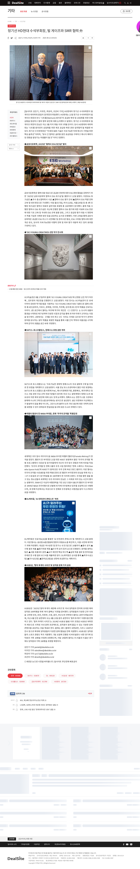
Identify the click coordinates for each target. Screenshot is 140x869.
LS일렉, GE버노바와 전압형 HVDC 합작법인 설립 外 (39, 705)
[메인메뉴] (9, 3)
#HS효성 (12, 127)
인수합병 (47, 3)
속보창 (127, 11)
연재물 (12, 693)
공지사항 (11, 839)
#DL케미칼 (13, 124)
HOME (9, 21)
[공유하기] (130, 3)
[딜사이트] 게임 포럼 (25, 839)
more (15, 286)
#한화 (11, 117)
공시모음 (45, 11)
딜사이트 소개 (12, 844)
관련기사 (11, 286)
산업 (30, 3)
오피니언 (77, 3)
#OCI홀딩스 (13, 136)
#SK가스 (12, 120)
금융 (54, 3)
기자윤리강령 (25, 844)
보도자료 (23, 11)
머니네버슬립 (97, 3)
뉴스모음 (34, 11)
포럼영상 (86, 3)
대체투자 (37, 3)
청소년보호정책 (75, 844)
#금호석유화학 (14, 133)
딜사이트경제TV (113, 3)
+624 (90, 693)
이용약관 (36, 844)
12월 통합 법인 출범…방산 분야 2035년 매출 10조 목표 (27, 289)
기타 (11, 10)
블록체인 (68, 3)
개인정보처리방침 (60, 844)
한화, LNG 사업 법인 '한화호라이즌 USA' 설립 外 (38, 709)
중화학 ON (12, 26)
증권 (60, 3)
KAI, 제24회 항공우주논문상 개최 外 (33, 700)
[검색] (125, 3)
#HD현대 (13, 130)
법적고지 (47, 844)
